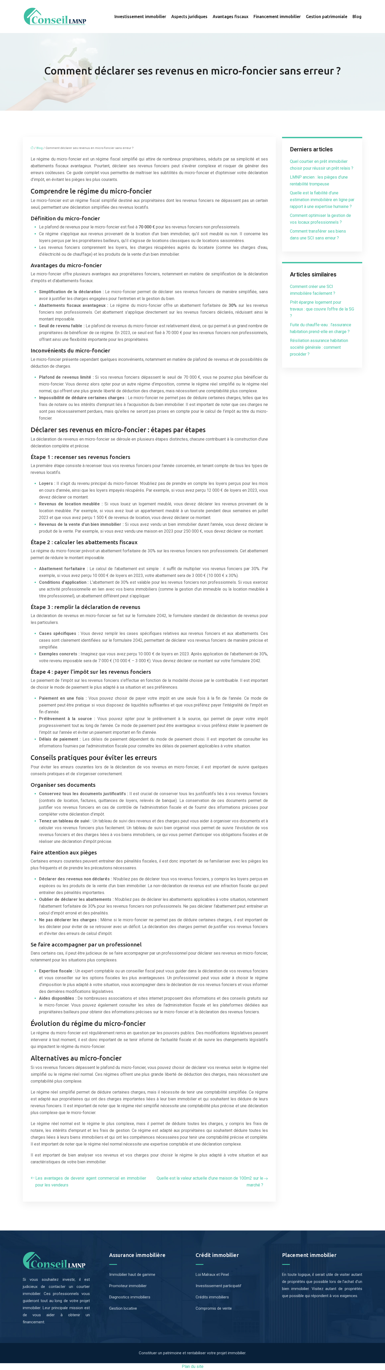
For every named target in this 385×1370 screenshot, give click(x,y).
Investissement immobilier (140, 16)
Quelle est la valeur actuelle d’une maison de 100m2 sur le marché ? (210, 1181)
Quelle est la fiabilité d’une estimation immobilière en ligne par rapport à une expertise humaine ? (322, 199)
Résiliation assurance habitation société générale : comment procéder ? (319, 347)
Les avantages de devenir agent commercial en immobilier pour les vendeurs (90, 1181)
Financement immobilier (277, 16)
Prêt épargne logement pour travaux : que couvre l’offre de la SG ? (322, 309)
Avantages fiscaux (230, 16)
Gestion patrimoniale (326, 16)
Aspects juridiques (189, 16)
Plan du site (193, 1366)
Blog (357, 16)
